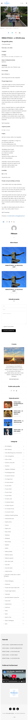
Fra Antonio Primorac (9, 475)
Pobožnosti (7, 584)
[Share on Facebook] (8, 32)
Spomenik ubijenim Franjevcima (12, 597)
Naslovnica (2, 28)
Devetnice (7, 466)
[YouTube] (17, 709)
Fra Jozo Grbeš (8, 489)
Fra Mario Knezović (9, 505)
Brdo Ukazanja (8, 449)
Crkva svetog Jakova (9, 456)
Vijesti (6, 614)
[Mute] (21, 681)
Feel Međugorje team (10, 472)
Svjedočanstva (8, 604)
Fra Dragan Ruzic (9, 479)
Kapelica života (8, 522)
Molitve (6, 548)
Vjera (6, 623)
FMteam (11, 21)
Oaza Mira (7, 564)
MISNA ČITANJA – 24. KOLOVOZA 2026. (11, 651)
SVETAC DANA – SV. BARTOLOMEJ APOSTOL (18, 412)
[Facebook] (10, 709)
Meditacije (7, 535)
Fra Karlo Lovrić (8, 498)
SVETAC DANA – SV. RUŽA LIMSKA (10, 655)
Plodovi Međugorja (9, 581)
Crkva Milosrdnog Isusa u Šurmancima (13, 452)
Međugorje (7, 538)
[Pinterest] (16, 32)
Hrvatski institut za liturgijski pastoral (16, 216)
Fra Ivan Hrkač (8, 485)
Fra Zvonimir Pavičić (9, 512)
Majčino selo (8, 528)
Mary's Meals (8, 531)
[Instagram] (14, 709)
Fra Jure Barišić (8, 495)
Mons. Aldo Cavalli (9, 561)
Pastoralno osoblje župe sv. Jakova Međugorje (12, 575)
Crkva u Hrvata (8, 459)
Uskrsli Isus (7, 607)
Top (14, 717)
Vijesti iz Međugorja (9, 620)
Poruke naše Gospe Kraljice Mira (12, 587)
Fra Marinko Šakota (9, 502)
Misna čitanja (14, 12)
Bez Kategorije (8, 446)
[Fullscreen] (24, 681)
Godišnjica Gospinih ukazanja (11, 515)
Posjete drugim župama (10, 591)
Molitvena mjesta (9, 554)
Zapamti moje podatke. (9, 326)
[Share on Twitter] (12, 32)
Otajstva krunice (8, 571)
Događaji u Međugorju (10, 469)
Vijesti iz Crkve (8, 617)
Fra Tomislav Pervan (9, 508)
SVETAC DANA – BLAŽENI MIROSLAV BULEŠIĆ (18, 403)
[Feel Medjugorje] (7, 3)
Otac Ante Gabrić (9, 568)
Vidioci (6, 610)
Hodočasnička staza (9, 518)
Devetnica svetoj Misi (9, 462)
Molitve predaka (8, 551)
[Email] (19, 32)
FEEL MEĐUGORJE (10, 713)
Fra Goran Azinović (9, 482)
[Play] (4, 681)
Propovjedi (7, 594)
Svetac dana (7, 600)
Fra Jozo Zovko (8, 492)
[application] (14, 676)
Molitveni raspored (9, 558)
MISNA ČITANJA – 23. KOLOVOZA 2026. (11, 658)
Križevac (7, 525)
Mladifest (7, 545)
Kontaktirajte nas (14, 379)
